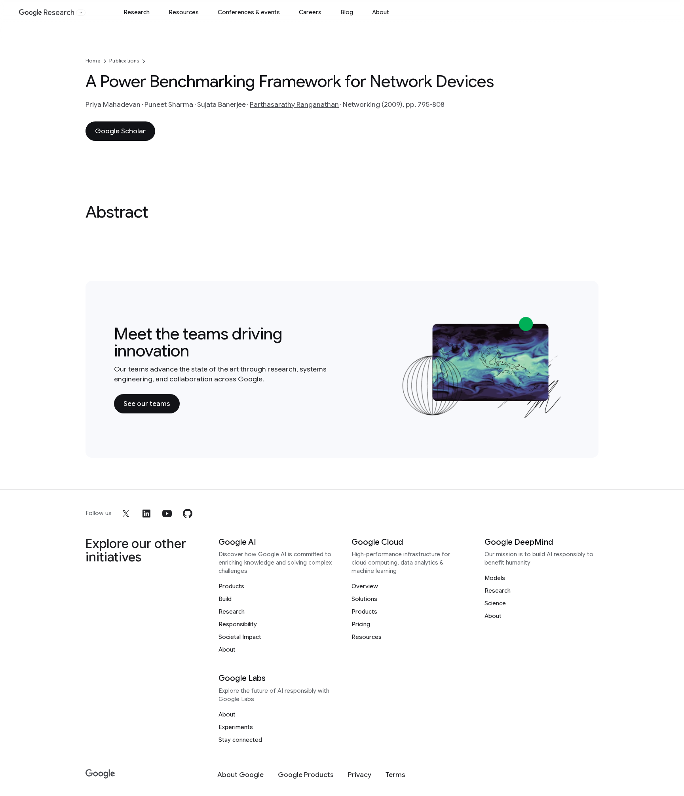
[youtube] (167, 513)
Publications (124, 61)
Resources (184, 12)
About (380, 12)
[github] (187, 513)
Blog (346, 12)
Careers (310, 12)
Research (137, 12)
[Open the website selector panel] (81, 12)
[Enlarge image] (558, 414)
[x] (125, 513)
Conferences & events (249, 12)
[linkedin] (146, 513)
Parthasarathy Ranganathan (294, 104)
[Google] (100, 774)
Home (93, 61)
